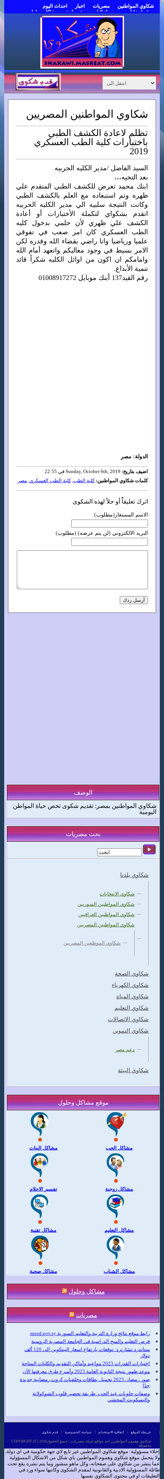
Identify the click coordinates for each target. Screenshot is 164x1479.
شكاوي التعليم (131, 1008)
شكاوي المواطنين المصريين (106, 924)
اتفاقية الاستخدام (111, 1432)
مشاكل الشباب (119, 1271)
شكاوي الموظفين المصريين (92, 943)
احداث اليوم (55, 6)
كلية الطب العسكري (50, 480)
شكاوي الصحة (132, 974)
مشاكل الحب (119, 1148)
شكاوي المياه (132, 996)
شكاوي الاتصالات (128, 1019)
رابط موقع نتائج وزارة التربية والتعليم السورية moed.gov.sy (90, 1333)
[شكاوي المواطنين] (82, 67)
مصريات (101, 6)
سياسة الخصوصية (78, 1432)
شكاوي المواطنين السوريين (106, 904)
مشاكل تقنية (43, 1230)
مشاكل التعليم (119, 1230)
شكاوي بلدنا (134, 875)
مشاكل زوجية (119, 1189)
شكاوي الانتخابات (117, 894)
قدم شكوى (50, 1432)
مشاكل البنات (43, 1148)
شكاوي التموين (131, 1031)
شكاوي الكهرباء (130, 985)
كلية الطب (84, 480)
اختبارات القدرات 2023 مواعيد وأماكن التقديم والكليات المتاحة (86, 1363)
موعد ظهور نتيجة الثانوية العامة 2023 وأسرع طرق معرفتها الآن (86, 1371)
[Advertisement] (82, 367)
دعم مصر (125, 1049)
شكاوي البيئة (133, 1070)
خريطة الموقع (141, 1432)
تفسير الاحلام (43, 1189)
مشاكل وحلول (87, 1291)
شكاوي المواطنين (135, 6)
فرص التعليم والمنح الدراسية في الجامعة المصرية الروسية (90, 1341)
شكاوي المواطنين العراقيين (106, 914)
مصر (22, 480)
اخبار (80, 6)
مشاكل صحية (43, 1271)
